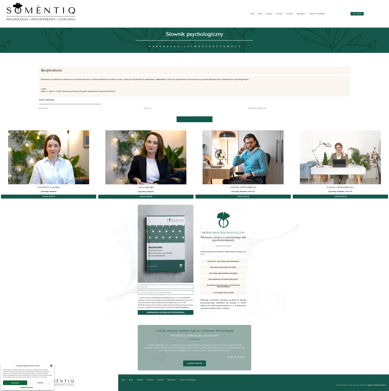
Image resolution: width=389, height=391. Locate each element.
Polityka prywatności (26, 387)
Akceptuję (15, 383)
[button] (51, 366)
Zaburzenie (160, 79)
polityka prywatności (380, 385)
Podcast (279, 14)
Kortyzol (147, 108)
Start (252, 14)
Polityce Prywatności (182, 307)
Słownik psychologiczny (194, 34)
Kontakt (290, 14)
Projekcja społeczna (257, 108)
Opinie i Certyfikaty (317, 14)
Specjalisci (301, 14)
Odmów (40, 383)
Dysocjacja (43, 108)
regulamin (370, 385)
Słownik (269, 14)
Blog (260, 14)
